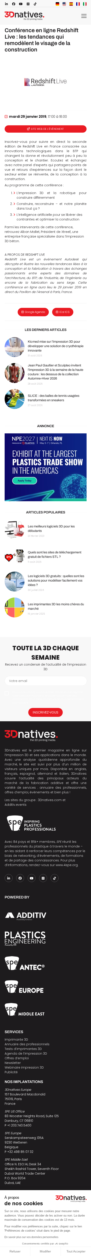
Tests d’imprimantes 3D (23, 1049)
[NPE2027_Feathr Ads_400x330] (46, 467)
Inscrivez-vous (45, 712)
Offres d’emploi (17, 1058)
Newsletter (13, 1063)
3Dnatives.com (50, 800)
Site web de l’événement (47, 129)
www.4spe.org (67, 865)
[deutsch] (57, 4)
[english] (64, 4)
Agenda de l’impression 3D (26, 1053)
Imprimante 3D (16, 1039)
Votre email (18, 681)
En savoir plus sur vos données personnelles (31, 1237)
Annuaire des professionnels (27, 1044)
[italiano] (85, 4)
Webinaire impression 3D (24, 1067)
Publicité (11, 1072)
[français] (78, 4)
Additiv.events (16, 804)
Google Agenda (35, 312)
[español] (71, 4)
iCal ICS (64, 312)
